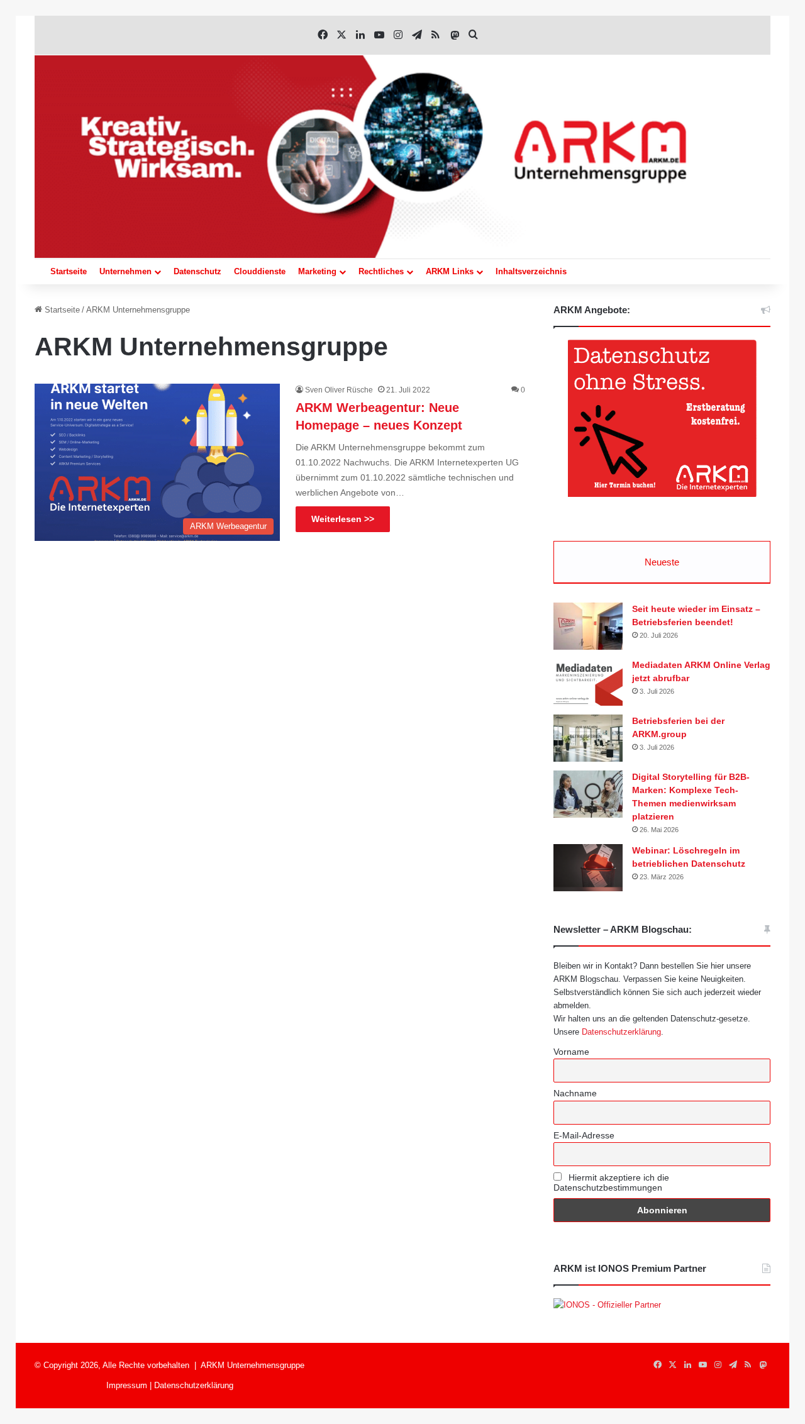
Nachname (575, 1093)
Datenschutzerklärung (621, 1032)
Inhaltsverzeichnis (531, 271)
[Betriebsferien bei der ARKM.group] (588, 738)
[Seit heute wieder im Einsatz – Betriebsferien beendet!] (588, 626)
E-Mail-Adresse (583, 1135)
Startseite (68, 271)
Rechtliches (381, 271)
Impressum (126, 1385)
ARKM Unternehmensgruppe (252, 1365)
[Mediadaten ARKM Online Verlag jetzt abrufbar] (588, 682)
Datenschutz (197, 271)
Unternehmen (125, 271)
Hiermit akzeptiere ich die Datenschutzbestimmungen (611, 1182)
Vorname (571, 1052)
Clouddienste (260, 271)
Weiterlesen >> (342, 519)
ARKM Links (450, 271)
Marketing (317, 271)
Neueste (662, 562)
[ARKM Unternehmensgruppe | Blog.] (402, 156)
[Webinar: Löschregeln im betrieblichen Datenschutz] (588, 867)
